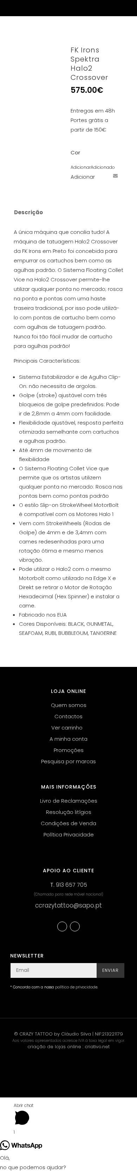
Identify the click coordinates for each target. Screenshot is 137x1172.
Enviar (110, 970)
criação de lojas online (54, 1046)
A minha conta (68, 739)
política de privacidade (76, 987)
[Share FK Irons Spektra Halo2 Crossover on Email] (115, 175)
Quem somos (68, 705)
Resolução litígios (68, 812)
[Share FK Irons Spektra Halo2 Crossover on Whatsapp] (76, 188)
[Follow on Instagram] (75, 926)
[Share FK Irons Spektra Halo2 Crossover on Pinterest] (102, 175)
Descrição (28, 212)
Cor (75, 152)
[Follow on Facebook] (62, 926)
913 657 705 (71, 885)
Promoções (69, 750)
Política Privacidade (69, 834)
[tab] (64, 212)
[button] (93, 167)
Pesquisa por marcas (68, 761)
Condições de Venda (68, 823)
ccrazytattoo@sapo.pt (68, 905)
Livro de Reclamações (68, 800)
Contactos (68, 716)
